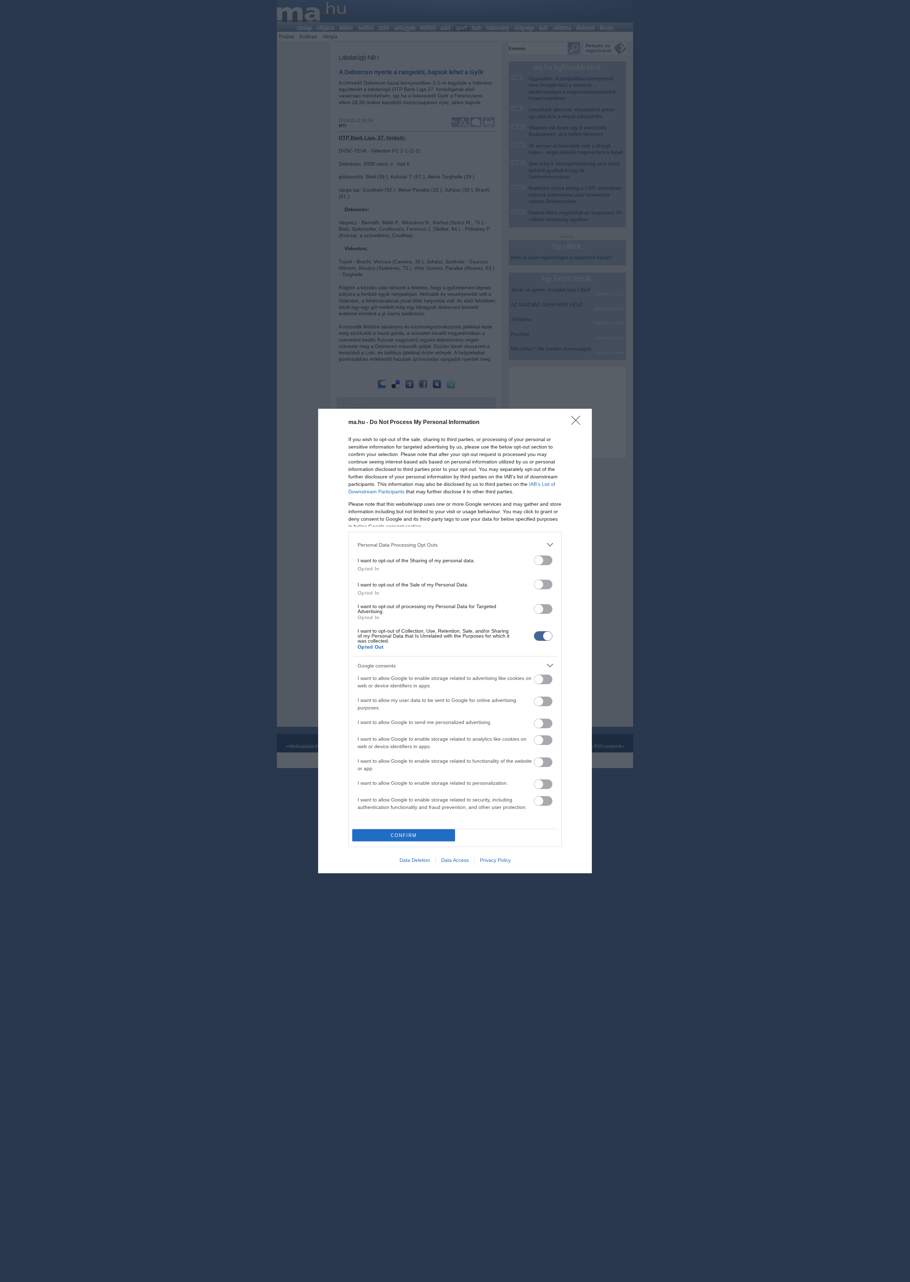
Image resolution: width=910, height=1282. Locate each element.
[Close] (578, 422)
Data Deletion (415, 860)
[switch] (543, 560)
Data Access (455, 860)
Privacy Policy (495, 860)
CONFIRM (404, 835)
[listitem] (455, 544)
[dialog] (455, 641)
